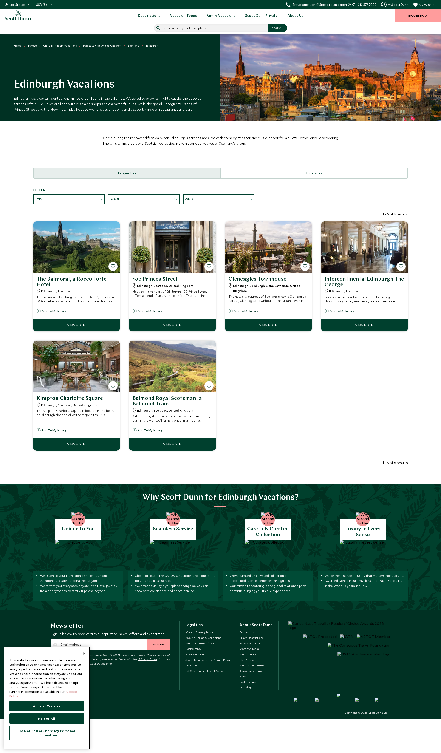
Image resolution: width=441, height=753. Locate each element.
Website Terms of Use (199, 643)
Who (189, 199)
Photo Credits (248, 654)
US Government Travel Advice (204, 671)
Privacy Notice (147, 659)
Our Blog (245, 687)
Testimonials (247, 682)
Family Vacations (220, 15)
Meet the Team (249, 649)
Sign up (158, 644)
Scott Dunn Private (261, 15)
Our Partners (247, 660)
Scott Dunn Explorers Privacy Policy (207, 660)
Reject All (46, 718)
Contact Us (246, 632)
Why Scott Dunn (250, 643)
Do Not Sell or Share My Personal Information (46, 733)
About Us (295, 15)
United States (15, 5)
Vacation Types (183, 15)
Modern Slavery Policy (199, 632)
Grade (115, 199)
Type (38, 199)
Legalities (191, 665)
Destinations (149, 15)
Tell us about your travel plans (184, 28)
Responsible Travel (251, 671)
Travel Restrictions (251, 638)
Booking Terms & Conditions (203, 638)
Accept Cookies (46, 706)
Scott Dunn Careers (252, 665)
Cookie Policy (193, 649)
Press (242, 676)
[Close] (84, 653)
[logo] (23, 15)
